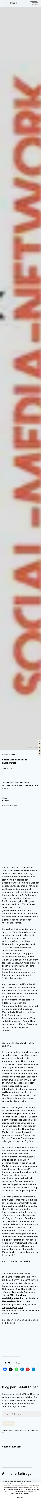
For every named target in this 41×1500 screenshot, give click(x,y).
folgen (8, 1423)
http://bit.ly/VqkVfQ (12, 1307)
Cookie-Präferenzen (24, 1493)
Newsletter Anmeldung (14, 3)
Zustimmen (20, 1497)
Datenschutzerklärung (29, 1491)
